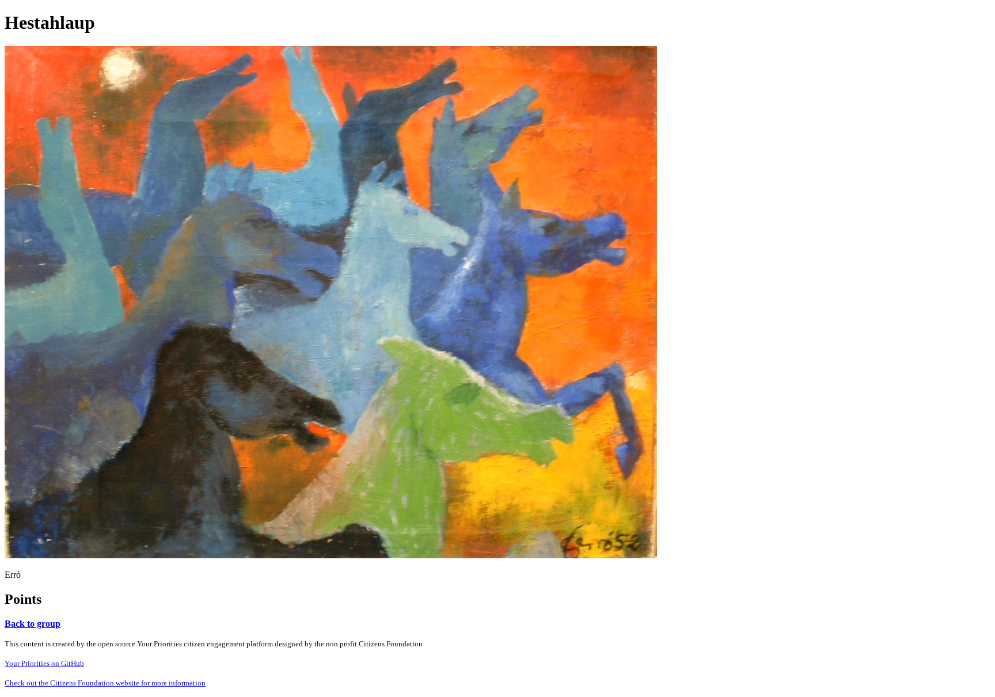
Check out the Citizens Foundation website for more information (105, 683)
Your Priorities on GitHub (44, 663)
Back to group (32, 624)
